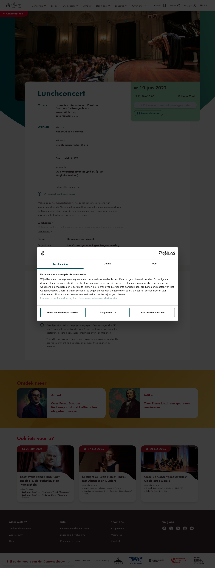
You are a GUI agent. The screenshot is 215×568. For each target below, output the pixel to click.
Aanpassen (106, 312)
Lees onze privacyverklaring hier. (98, 298)
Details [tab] (107, 263)
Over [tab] (154, 263)
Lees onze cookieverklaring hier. (59, 298)
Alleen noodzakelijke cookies (62, 312)
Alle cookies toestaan (152, 312)
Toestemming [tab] (60, 264)
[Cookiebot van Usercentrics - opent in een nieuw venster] (161, 253)
